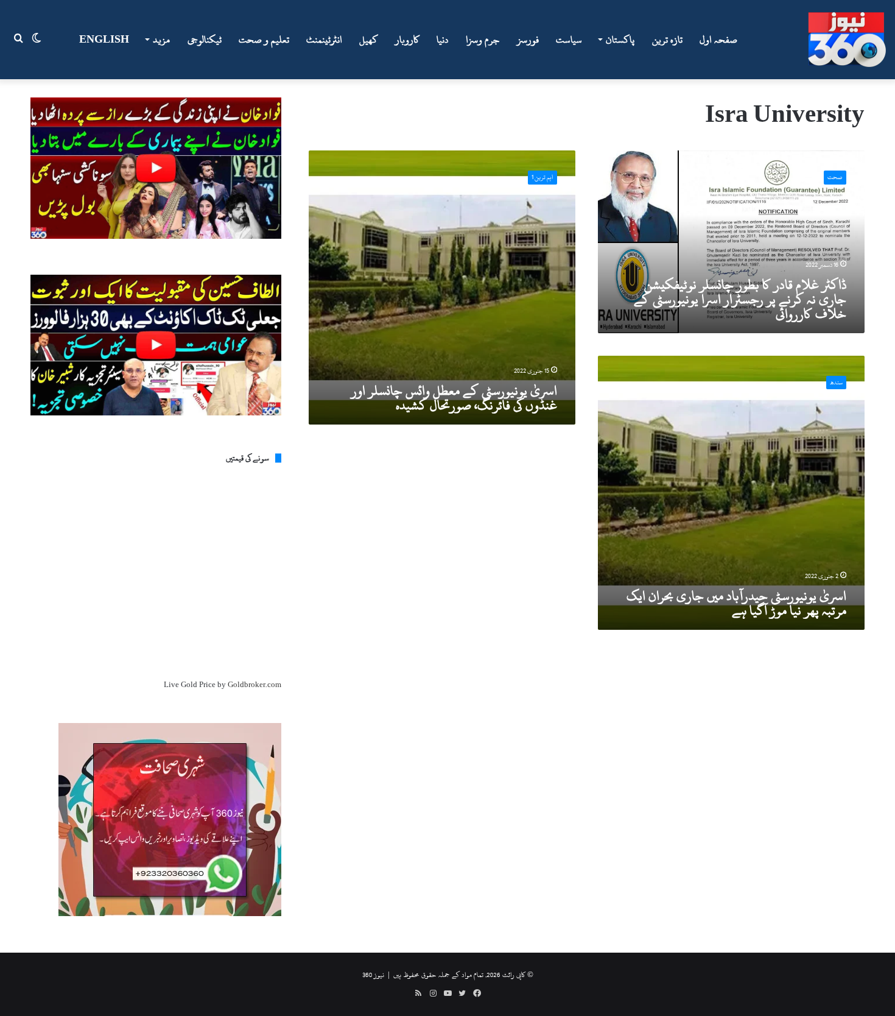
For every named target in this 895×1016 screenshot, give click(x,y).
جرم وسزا (483, 39)
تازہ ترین (667, 39)
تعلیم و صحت (264, 39)
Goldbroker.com (254, 684)
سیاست (569, 39)
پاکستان (620, 39)
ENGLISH (104, 39)
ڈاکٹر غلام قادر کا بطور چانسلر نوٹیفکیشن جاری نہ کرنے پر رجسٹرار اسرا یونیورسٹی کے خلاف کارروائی (740, 299)
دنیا (443, 39)
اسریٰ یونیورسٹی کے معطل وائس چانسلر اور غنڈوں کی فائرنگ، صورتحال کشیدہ (454, 397)
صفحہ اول (718, 39)
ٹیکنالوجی (205, 39)
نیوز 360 (373, 974)
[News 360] (847, 39)
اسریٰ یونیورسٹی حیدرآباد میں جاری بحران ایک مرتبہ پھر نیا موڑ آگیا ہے (736, 603)
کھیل (368, 39)
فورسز (528, 39)
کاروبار (407, 39)
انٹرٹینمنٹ (324, 39)
